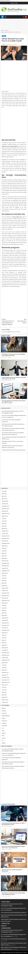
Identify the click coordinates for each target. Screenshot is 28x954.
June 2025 (4, 521)
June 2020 (4, 667)
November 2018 (5, 680)
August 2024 (5, 546)
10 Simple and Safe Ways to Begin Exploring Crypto (13, 450)
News (3, 735)
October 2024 (5, 541)
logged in (9, 331)
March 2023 (4, 585)
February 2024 (5, 560)
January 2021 (5, 650)
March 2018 (4, 697)
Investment (4, 725)
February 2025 (5, 531)
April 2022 (4, 613)
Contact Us (3, 925)
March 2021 (4, 645)
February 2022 (5, 618)
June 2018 (4, 690)
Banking (3, 708)
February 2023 (5, 588)
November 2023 (5, 565)
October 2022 (5, 598)
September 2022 (5, 600)
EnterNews (18, 952)
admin (4, 44)
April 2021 (4, 642)
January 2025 (5, 533)
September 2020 (5, 660)
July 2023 (4, 575)
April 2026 (4, 496)
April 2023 (4, 583)
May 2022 (4, 610)
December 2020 (5, 652)
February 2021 (5, 647)
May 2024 (4, 553)
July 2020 (4, 665)
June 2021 (4, 637)
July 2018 (4, 687)
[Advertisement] (14, 75)
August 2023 (5, 573)
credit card (4, 713)
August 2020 (5, 662)
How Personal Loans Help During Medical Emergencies (13, 912)
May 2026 (4, 493)
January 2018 (5, 702)
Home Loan (4, 720)
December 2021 (5, 623)
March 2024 (4, 558)
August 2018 (5, 685)
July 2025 (4, 518)
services (4, 738)
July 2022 (4, 605)
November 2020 (5, 655)
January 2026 (5, 503)
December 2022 (5, 593)
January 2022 (5, 620)
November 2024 (5, 538)
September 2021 (5, 630)
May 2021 (4, 640)
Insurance (4, 723)
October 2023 (5, 568)
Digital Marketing (6, 715)
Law (3, 728)
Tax (2, 740)
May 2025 (4, 523)
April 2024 (4, 555)
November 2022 (5, 595)
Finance (3, 374)
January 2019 (5, 675)
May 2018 (4, 692)
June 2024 (4, 550)
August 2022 (5, 603)
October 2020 (5, 657)
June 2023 (4, 578)
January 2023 (5, 590)
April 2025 (4, 526)
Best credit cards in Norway (22, 321)
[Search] (24, 17)
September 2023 (5, 570)
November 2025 (5, 508)
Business (4, 710)
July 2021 (4, 635)
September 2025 (5, 513)
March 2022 (4, 615)
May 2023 (4, 580)
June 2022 (4, 608)
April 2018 (4, 694)
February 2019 (5, 672)
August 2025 (5, 516)
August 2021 (5, 632)
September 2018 (5, 682)
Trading (3, 743)
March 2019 (4, 670)
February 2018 (5, 699)
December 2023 (5, 563)
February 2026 (5, 501)
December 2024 (5, 536)
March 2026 (4, 498)
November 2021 (5, 625)
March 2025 (4, 528)
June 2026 (4, 491)
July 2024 (4, 548)
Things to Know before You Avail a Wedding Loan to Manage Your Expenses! (8, 322)
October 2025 (5, 511)
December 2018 (5, 677)
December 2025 (5, 506)
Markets (4, 733)
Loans (3, 730)
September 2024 (5, 543)
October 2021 (5, 627)
